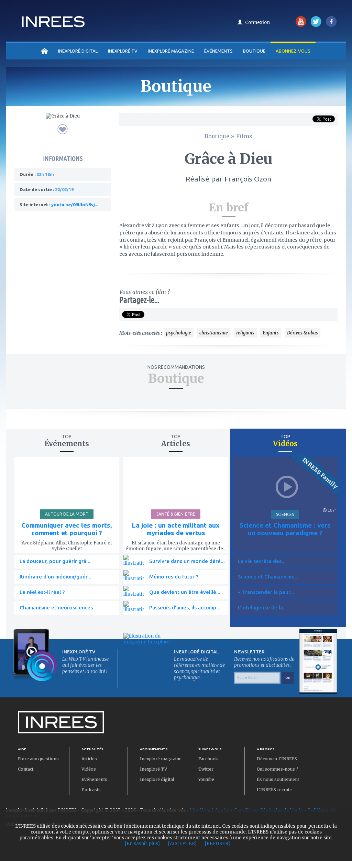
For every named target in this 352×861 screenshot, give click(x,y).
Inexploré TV (153, 769)
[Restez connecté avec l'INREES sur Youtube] (301, 25)
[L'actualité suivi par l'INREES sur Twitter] (316, 25)
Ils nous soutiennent (278, 779)
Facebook (208, 758)
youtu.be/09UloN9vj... (74, 204)
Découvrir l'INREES (277, 758)
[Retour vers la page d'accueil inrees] (53, 25)
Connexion (257, 22)
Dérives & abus (302, 333)
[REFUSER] (217, 844)
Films (244, 136)
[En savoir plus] (142, 844)
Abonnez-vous (293, 50)
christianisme (213, 333)
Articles (89, 758)
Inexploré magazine (161, 758)
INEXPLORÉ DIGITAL (78, 50)
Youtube (206, 779)
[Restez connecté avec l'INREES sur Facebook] (331, 25)
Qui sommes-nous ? (277, 769)
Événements (218, 50)
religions (245, 333)
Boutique (254, 50)
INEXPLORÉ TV (123, 50)
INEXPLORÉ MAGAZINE (171, 50)
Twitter (205, 769)
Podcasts (91, 789)
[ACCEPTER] (182, 844)
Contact (25, 769)
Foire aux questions (38, 758)
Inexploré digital (157, 779)
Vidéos (88, 769)
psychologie (178, 333)
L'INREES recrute (274, 789)
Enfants (271, 333)
